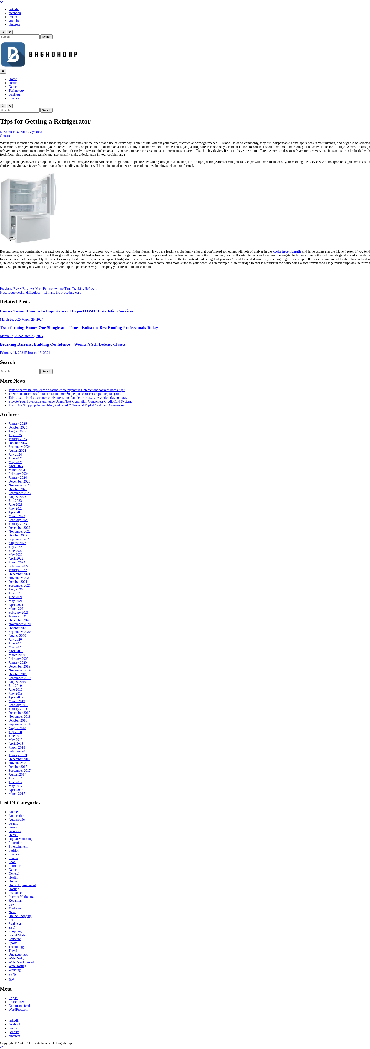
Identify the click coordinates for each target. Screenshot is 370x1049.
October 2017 (18, 766)
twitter (13, 17)
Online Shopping (20, 916)
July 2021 (15, 593)
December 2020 (19, 620)
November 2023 (20, 485)
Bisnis (13, 827)
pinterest (14, 24)
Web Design (17, 958)
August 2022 (17, 543)
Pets (11, 920)
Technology (17, 90)
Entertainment (18, 846)
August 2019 (17, 682)
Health (13, 83)
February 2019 (18, 705)
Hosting (14, 889)
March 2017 (17, 793)
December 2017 (19, 759)
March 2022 (17, 562)
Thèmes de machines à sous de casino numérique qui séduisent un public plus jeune (65, 394)
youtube (14, 20)
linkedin (14, 9)
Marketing (15, 908)
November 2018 (20, 716)
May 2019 (15, 693)
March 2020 (17, 655)
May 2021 (15, 601)
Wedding (15, 970)
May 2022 (15, 554)
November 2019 (20, 670)
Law (12, 904)
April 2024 (16, 466)
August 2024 (17, 450)
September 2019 (20, 678)
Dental (13, 835)
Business (15, 94)
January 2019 (18, 709)
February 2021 (18, 612)
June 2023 (15, 504)
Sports (13, 943)
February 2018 (18, 751)
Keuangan (15, 900)
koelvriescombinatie (287, 251)
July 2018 (15, 732)
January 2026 (18, 423)
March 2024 (17, 470)
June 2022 (15, 551)
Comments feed (19, 1005)
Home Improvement (22, 885)
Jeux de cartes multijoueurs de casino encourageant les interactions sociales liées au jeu (67, 390)
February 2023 (18, 520)
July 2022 (15, 547)
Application (16, 815)
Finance (14, 98)
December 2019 (19, 666)
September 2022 (20, 539)
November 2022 (20, 531)
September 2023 (20, 493)
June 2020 (15, 643)
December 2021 (19, 574)
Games (13, 86)
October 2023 (18, 489)
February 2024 (18, 473)
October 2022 (18, 535)
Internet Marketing (21, 896)
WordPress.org (18, 1009)
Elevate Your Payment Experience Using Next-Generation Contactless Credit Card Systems (70, 401)
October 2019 (18, 674)
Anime (13, 812)
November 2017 (20, 763)
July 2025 (15, 435)
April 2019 (16, 697)
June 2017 (15, 782)
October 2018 (18, 720)
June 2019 (15, 689)
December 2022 (19, 527)
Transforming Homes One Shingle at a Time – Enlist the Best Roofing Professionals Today (79, 327)
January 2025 (18, 439)
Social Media (17, 935)
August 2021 (17, 589)
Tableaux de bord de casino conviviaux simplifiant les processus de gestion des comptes (68, 397)
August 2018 (17, 728)
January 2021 (18, 616)
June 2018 (15, 736)
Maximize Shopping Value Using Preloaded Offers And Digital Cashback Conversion (67, 405)
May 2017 (15, 786)
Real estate (16, 923)
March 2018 (17, 747)
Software (15, 939)
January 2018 (18, 755)
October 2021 (18, 581)
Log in (13, 998)
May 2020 (15, 647)
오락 (12, 979)
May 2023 (15, 508)
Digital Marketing (21, 839)
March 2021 (17, 608)
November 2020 (20, 624)
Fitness (13, 858)
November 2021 (20, 578)
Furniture (15, 866)
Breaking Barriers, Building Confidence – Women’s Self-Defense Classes (63, 344)
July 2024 (15, 454)
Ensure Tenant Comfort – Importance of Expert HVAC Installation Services (66, 311)
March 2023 (17, 516)
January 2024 (18, 477)
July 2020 (15, 639)
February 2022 (18, 566)
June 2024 (15, 458)
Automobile (17, 819)
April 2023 (16, 512)
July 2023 (15, 500)
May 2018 (15, 739)
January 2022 (18, 570)
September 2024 (20, 446)
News (12, 912)
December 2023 (19, 481)
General (5, 135)
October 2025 (18, 427)
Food (12, 862)
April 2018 (16, 743)
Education (15, 842)
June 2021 (15, 597)
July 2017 (15, 778)
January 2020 (18, 662)
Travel (13, 950)
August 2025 (17, 431)
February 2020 (18, 658)
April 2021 (16, 605)
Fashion (14, 850)
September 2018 (20, 724)
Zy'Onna (36, 132)
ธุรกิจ (13, 974)
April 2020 (16, 651)
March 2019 (17, 701)
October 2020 (18, 628)
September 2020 (20, 632)
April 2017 (16, 790)
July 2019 (15, 685)
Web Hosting (17, 966)
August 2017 (17, 774)
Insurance (15, 893)
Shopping (15, 931)
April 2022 (16, 558)
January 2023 (18, 524)
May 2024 (15, 462)
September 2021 (20, 585)
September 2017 (20, 770)
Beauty (13, 823)
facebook (15, 13)
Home (13, 79)
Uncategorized (18, 954)
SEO (12, 927)
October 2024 (18, 443)
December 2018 (19, 712)
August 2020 (17, 635)
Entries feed (17, 1002)
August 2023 (17, 497)
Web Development (21, 962)
